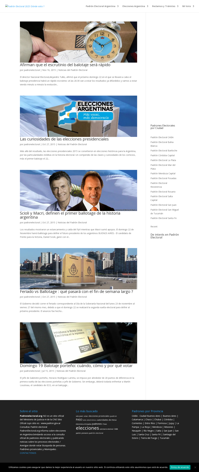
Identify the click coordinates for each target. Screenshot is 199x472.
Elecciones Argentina (134, 6)
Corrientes (137, 423)
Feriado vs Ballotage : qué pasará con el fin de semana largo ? (76, 291)
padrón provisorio (168, 254)
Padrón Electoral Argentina (100, 6)
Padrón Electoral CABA (162, 137)
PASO (170, 258)
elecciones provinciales (99, 416)
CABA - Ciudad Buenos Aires (146, 415)
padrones (163, 266)
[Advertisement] (164, 73)
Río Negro (148, 430)
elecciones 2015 (161, 258)
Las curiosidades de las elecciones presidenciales (64, 139)
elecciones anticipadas (83, 424)
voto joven (166, 279)
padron (158, 279)
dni (161, 250)
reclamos (167, 250)
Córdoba (168, 419)
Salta (158, 430)
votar (152, 258)
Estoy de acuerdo (180, 467)
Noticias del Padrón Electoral (72, 70)
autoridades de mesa (165, 270)
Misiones (168, 426)
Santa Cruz (144, 434)
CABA (152, 270)
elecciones (162, 274)
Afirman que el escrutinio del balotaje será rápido (65, 64)
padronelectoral (32, 70)
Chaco (171, 266)
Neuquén (136, 430)
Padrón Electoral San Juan (163, 204)
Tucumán (164, 437)
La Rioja (145, 426)
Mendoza (157, 426)
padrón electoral (157, 262)
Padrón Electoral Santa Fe (163, 218)
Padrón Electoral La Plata (163, 160)
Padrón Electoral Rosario (163, 191)
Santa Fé (156, 434)
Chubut (158, 419)
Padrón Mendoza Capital (162, 173)
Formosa (162, 423)
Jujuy (172, 423)
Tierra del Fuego (149, 437)
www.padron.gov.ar (50, 423)
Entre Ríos (150, 423)
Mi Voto (186, 6)
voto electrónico (90, 420)
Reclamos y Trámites (163, 6)
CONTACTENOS (28, 452)
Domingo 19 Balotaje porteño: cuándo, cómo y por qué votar (76, 365)
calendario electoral (106, 429)
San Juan (168, 430)
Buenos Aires (169, 415)
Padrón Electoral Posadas (163, 178)
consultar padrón (156, 242)
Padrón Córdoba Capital (162, 155)
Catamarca (137, 419)
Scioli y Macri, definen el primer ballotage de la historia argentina (70, 215)
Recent (153, 226)
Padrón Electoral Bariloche (163, 150)
